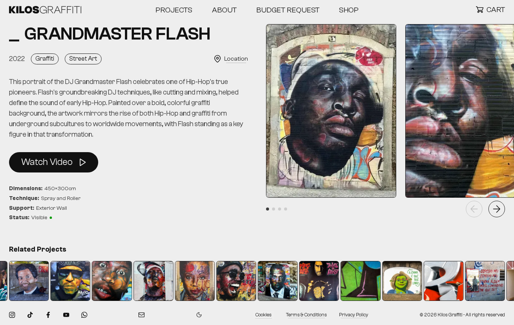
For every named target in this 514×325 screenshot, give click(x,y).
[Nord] (436, 281)
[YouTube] (66, 315)
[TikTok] (30, 315)
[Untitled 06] (353, 281)
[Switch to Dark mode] (199, 315)
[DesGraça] (394, 281)
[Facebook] (48, 315)
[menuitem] (173, 10)
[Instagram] (12, 315)
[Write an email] (141, 315)
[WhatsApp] (84, 315)
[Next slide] (496, 209)
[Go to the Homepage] (45, 10)
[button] (490, 9)
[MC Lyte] (187, 281)
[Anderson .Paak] (228, 281)
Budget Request (287, 10)
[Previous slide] (474, 209)
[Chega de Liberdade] (21, 281)
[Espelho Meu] (477, 281)
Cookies (263, 314)
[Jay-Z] (270, 281)
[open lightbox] (331, 111)
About (224, 10)
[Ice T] (62, 281)
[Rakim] (146, 281)
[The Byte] (311, 281)
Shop (349, 10)
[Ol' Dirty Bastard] (104, 281)
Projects (173, 10)
